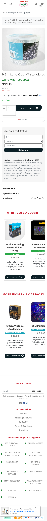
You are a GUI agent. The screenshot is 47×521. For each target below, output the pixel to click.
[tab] (23, 188)
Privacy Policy (23, 398)
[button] (23, 120)
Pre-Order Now (13, 355)
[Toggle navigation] (5, 4)
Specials (12, 497)
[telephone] (11, 4)
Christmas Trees (35, 443)
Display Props (35, 471)
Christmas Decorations (35, 453)
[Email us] (20, 403)
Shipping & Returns (23, 418)
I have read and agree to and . (24, 397)
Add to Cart (26, 108)
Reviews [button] (7, 198)
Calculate (23, 150)
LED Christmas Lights (11, 444)
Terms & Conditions (32, 396)
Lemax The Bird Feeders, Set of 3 (22, 511)
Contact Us (23, 422)
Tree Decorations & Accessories (12, 453)
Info (40, 95)
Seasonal (12, 490)
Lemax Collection (12, 481)
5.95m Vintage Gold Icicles (15, 327)
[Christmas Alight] (23, 4)
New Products (35, 490)
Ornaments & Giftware (12, 472)
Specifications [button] (11, 193)
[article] (15, 250)
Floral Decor (12, 462)
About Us (23, 414)
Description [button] (9, 188)
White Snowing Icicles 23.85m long (15, 247)
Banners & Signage (35, 463)
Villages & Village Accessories (35, 482)
